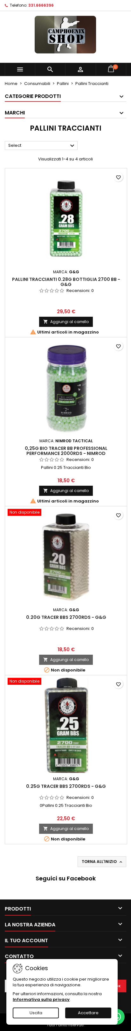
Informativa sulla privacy (41, 999)
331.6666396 (41, 5)
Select (42, 146)
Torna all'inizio (102, 862)
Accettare (88, 1013)
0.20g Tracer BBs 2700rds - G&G (66, 617)
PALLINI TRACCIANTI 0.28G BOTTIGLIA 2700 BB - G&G (66, 282)
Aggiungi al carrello (66, 321)
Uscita (36, 1013)
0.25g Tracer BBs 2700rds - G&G (66, 786)
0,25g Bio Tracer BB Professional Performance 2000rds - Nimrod (66, 451)
